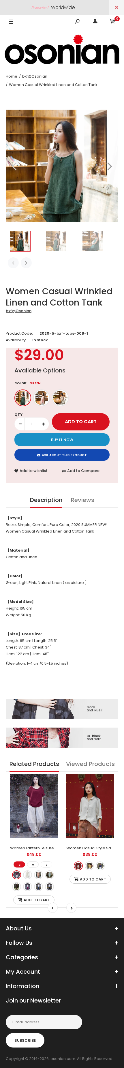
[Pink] (38, 874)
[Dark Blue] (38, 886)
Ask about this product (64, 455)
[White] (27, 874)
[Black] (49, 886)
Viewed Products (90, 764)
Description (46, 500)
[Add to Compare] (50, 793)
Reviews (82, 500)
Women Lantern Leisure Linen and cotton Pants (53, 848)
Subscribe (25, 1040)
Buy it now (62, 440)
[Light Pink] (41, 397)
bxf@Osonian (18, 311)
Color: (27, 383)
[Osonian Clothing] (62, 49)
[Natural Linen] (60, 397)
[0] (112, 22)
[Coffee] (16, 886)
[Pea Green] (49, 874)
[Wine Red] (27, 886)
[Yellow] (89, 865)
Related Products (34, 764)
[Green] (22, 397)
